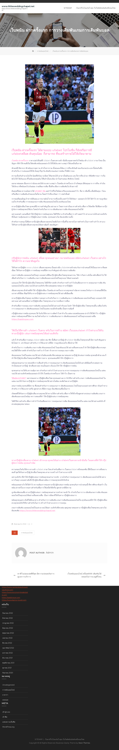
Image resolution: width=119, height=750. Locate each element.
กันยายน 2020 (7, 673)
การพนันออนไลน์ (26, 533)
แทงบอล (5, 700)
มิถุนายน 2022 (7, 628)
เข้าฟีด (4, 717)
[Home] (33, 51)
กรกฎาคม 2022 (8, 623)
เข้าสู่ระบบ (6, 712)
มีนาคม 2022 (7, 643)
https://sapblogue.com (22, 319)
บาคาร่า (5, 695)
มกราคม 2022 (7, 653)
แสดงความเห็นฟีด (8, 722)
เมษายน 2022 (7, 638)
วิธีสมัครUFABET (19, 378)
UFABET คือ (40, 191)
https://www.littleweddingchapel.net (37, 510)
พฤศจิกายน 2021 (8, 663)
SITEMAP (68, 8)
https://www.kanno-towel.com (14, 600)
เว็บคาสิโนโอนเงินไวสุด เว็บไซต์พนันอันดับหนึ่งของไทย (95, 8)
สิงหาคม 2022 (7, 618)
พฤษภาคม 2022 (8, 633)
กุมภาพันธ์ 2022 (8, 648)
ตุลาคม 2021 (7, 668)
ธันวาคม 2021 (7, 658)
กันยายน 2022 (7, 613)
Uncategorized (8, 685)
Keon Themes (84, 743)
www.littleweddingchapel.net (18, 6)
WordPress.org (8, 727)
